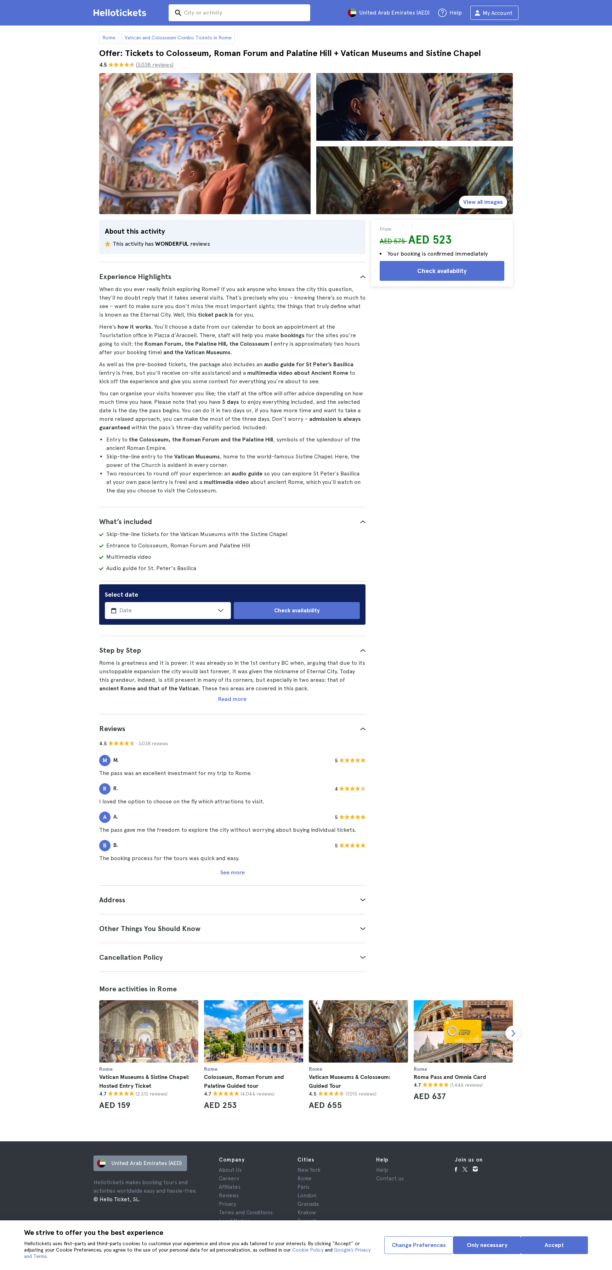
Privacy (227, 1204)
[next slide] (512, 1033)
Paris (304, 1187)
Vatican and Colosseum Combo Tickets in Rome (178, 37)
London (307, 1195)
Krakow (307, 1212)
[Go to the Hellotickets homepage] (121, 12)
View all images (483, 202)
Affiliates (229, 1187)
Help (382, 1170)
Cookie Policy (307, 1250)
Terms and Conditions (246, 1212)
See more (232, 872)
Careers (229, 1178)
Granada (308, 1204)
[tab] (232, 276)
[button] (232, 276)
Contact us (390, 1178)
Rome (108, 37)
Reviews (229, 1195)
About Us (230, 1170)
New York (309, 1170)
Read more (232, 699)
